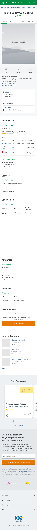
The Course (7, 92)
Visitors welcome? (9, 101)
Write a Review (18, 323)
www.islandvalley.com (8, 85)
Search (28, 2)
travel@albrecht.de (23, 471)
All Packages (18, 425)
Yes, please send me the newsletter (18, 462)
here (12, 474)
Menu (34, 2)
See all (3, 368)
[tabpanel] (19, 402)
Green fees (7, 107)
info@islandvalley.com (8, 83)
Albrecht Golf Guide (14, 2)
